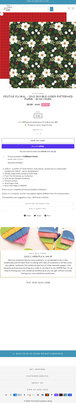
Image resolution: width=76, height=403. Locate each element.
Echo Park (38, 93)
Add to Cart (21, 337)
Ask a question (37, 208)
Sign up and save (37, 390)
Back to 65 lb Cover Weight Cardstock (39, 354)
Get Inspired (38, 369)
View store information (15, 162)
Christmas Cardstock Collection (33, 189)
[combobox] (38, 9)
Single (38, 116)
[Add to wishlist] (1, 14)
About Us (37, 383)
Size (38, 112)
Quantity (38, 130)
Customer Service (37, 376)
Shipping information (37, 204)
